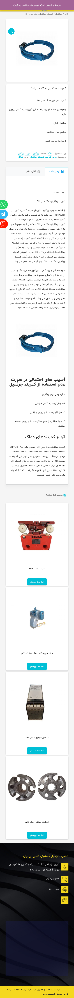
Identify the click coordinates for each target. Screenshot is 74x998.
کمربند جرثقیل (24, 153)
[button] (11, 31)
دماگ (50, 153)
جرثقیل (58, 14)
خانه (66, 14)
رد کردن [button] (17, 5)
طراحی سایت (62, 994)
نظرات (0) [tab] (31, 171)
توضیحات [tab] (54, 171)
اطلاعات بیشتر (37, 582)
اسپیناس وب (49, 994)
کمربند (48, 157)
